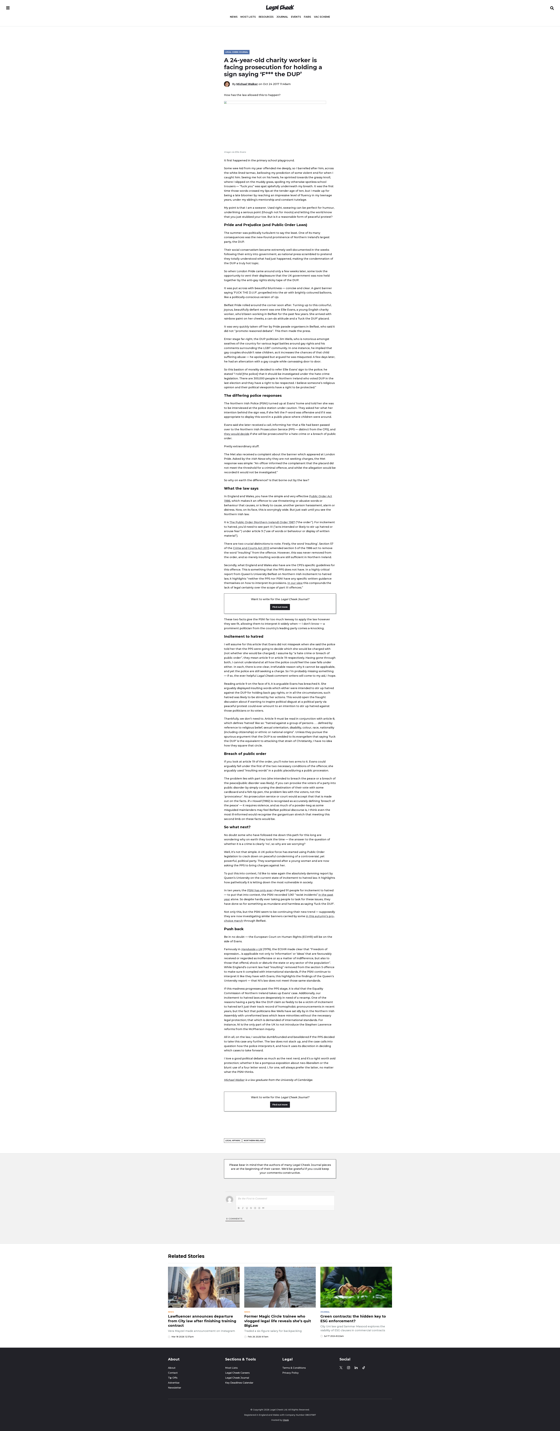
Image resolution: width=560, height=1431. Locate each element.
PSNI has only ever (260, 890)
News (234, 17)
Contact (173, 1372)
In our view (295, 583)
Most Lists (248, 17)
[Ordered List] (255, 1208)
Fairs (307, 17)
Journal (282, 17)
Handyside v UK (251, 949)
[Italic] (243, 1208)
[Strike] (251, 1208)
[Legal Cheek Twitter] (341, 1367)
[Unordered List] (259, 1208)
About (171, 1367)
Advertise (173, 1382)
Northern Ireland (254, 1140)
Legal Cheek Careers (237, 1372)
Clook (286, 1420)
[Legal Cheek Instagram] (348, 1367)
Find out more (280, 607)
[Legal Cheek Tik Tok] (363, 1367)
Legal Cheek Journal (236, 52)
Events (296, 17)
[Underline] (247, 1208)
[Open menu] (8, 8)
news (171, 1312)
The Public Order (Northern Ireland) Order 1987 (262, 522)
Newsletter (174, 1387)
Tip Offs (172, 1377)
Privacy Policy (290, 1372)
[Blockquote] (263, 1208)
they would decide (236, 434)
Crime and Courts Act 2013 (251, 548)
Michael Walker (247, 84)
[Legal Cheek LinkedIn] (356, 1367)
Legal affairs (232, 1140)
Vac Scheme (322, 17)
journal (325, 1312)
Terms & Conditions (294, 1367)
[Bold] (239, 1208)
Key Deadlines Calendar (239, 1382)
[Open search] (552, 8)
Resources (266, 17)
